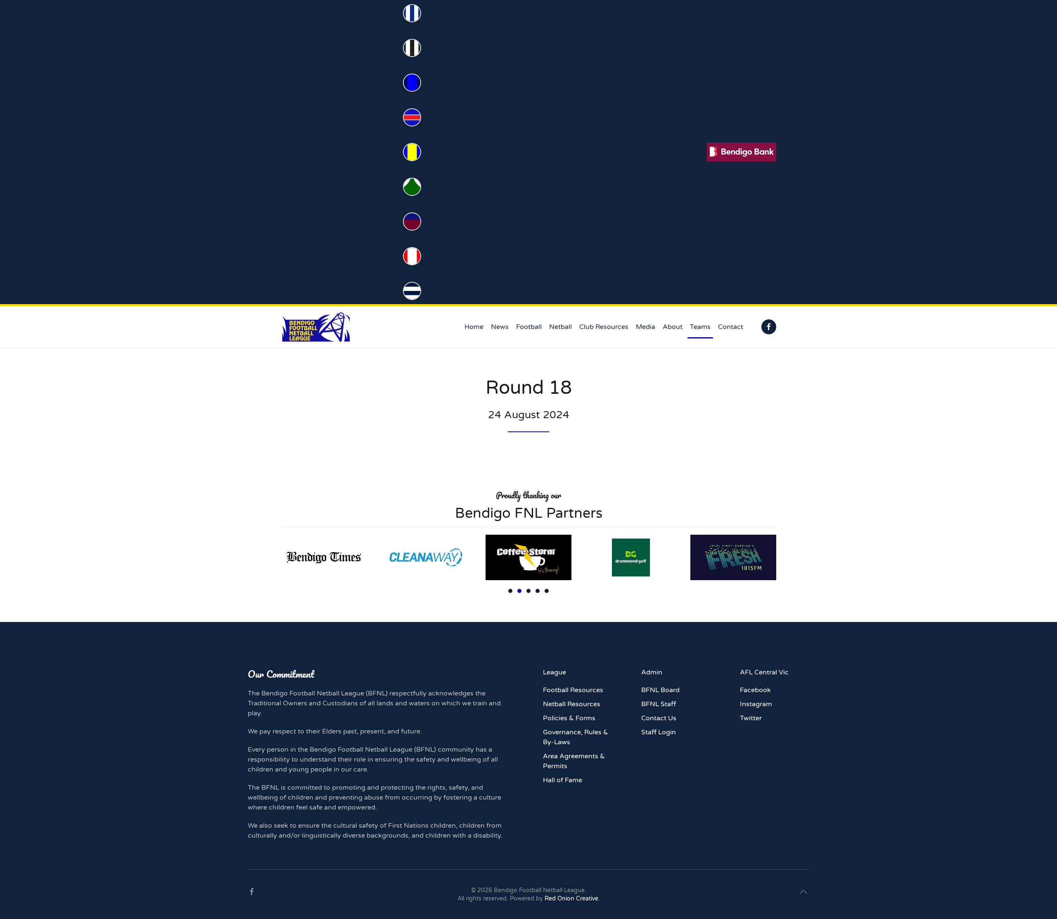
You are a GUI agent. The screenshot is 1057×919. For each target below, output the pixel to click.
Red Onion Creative (571, 898)
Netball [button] (560, 327)
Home (474, 327)
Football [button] (529, 327)
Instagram (756, 704)
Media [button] (645, 327)
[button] (803, 892)
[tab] (510, 591)
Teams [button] (700, 327)
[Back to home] (316, 326)
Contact (730, 327)
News (500, 327)
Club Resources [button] (603, 327)
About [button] (673, 327)
